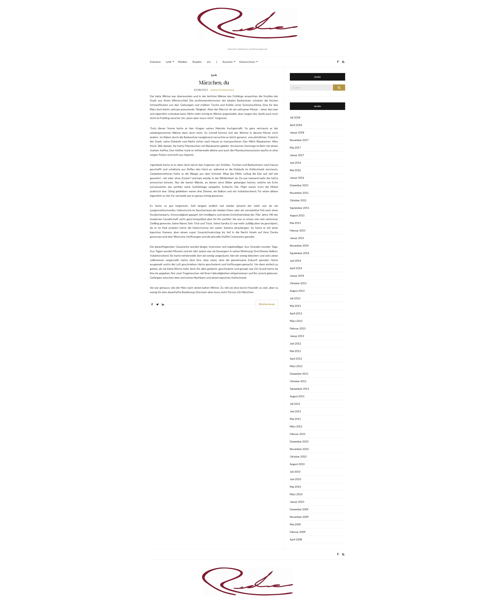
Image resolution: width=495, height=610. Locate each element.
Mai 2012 (295, 351)
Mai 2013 (295, 305)
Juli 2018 (295, 117)
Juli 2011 (295, 403)
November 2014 (299, 245)
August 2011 (297, 396)
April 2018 (296, 125)
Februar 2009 (298, 531)
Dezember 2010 (299, 441)
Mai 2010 (295, 486)
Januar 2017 (297, 155)
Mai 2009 (295, 524)
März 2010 (296, 494)
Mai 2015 (295, 223)
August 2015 (297, 215)
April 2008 (296, 539)
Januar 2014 (297, 275)
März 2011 (296, 426)
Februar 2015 (298, 230)
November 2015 (299, 192)
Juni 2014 (295, 260)
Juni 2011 (295, 411)
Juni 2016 (295, 162)
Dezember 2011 (299, 373)
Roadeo (197, 61)
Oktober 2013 (298, 283)
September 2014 (299, 253)
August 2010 (297, 464)
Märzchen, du (214, 82)
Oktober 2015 (298, 200)
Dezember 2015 (299, 185)
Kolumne (155, 61)
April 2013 (296, 313)
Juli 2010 (295, 471)
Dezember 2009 (299, 509)
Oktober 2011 (298, 381)
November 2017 (299, 140)
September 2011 (299, 388)
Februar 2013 (298, 328)
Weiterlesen (267, 304)
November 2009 (299, 516)
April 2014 (296, 268)
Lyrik (168, 61)
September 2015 (299, 207)
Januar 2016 (297, 177)
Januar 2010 (297, 501)
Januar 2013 (297, 336)
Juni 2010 (295, 479)
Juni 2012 (295, 343)
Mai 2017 (295, 147)
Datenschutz (247, 61)
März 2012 (296, 366)
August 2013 (297, 290)
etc (209, 61)
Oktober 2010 (298, 456)
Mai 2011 (295, 418)
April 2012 (296, 358)
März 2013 (296, 320)
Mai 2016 (295, 170)
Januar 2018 (297, 132)
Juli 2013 (295, 298)
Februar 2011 (298, 434)
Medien (182, 61)
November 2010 (299, 449)
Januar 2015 (297, 238)
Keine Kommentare (222, 89)
